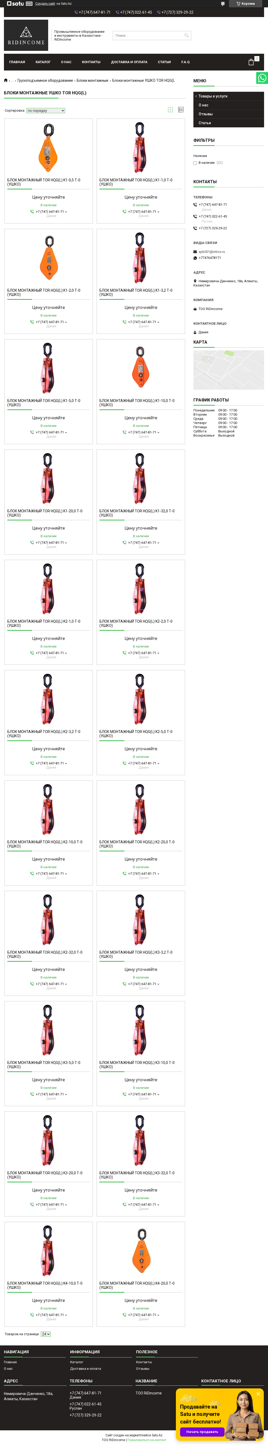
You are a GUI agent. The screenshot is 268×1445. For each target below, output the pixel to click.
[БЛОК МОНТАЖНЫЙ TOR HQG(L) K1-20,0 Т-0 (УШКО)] (48, 478)
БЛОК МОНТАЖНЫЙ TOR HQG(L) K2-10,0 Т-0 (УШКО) (44, 844)
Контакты (91, 62)
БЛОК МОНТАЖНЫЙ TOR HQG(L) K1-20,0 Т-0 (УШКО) (44, 513)
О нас (66, 62)
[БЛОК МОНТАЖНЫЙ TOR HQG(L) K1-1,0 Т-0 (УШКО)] (140, 147)
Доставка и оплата (129, 62)
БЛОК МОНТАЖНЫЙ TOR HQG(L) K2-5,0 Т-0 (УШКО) (135, 734)
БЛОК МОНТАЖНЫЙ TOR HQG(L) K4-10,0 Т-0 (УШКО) (44, 1285)
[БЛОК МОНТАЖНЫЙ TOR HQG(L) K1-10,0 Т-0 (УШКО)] (140, 368)
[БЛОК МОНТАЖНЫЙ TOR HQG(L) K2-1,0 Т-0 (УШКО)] (48, 589)
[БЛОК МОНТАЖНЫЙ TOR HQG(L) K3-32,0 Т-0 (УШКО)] (140, 1140)
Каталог (43, 62)
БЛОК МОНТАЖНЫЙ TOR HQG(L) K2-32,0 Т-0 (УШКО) (44, 954)
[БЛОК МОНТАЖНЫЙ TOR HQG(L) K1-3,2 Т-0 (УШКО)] (140, 258)
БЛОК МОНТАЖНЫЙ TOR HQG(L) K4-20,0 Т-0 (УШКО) (137, 1285)
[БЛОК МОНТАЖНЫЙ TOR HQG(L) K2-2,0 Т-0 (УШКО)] (140, 589)
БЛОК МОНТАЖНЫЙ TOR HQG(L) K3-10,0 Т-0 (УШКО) (137, 1065)
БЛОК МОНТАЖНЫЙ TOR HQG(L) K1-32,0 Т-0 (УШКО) (137, 513)
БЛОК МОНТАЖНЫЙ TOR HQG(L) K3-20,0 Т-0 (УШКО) (44, 1175)
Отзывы (206, 114)
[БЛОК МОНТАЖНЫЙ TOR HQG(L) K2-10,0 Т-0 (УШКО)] (48, 809)
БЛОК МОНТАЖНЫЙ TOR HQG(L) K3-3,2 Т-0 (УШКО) (135, 954)
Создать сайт (45, 4)
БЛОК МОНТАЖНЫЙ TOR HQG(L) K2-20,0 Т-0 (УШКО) (137, 844)
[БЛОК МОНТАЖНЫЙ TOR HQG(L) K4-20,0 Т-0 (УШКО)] (140, 1251)
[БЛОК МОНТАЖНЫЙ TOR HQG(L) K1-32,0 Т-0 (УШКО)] (140, 478)
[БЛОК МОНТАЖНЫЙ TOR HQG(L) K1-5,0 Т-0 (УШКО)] (48, 368)
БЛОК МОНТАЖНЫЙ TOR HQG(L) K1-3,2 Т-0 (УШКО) (135, 292)
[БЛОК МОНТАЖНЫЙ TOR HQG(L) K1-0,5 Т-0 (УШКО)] (48, 147)
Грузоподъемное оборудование (45, 80)
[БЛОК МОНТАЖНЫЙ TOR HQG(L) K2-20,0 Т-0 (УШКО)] (140, 809)
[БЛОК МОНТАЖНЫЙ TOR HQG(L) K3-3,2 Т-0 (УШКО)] (140, 920)
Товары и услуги (213, 96)
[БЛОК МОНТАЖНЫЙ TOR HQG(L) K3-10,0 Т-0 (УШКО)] (140, 1030)
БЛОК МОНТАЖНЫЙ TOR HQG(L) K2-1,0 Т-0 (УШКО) (43, 623)
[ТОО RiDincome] (26, 35)
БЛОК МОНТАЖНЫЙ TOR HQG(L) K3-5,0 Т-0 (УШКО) (43, 1065)
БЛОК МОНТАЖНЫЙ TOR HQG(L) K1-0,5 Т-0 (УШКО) (43, 182)
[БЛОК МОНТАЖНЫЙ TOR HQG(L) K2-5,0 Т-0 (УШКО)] (140, 699)
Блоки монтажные (92, 80)
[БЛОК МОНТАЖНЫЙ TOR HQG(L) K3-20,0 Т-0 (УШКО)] (48, 1140)
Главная (17, 62)
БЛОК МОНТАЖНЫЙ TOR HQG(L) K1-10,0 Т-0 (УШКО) (137, 403)
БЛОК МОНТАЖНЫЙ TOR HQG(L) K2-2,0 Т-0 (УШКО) (135, 623)
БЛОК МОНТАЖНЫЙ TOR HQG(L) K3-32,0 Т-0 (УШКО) (137, 1175)
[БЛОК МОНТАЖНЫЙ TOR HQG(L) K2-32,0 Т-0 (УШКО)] (48, 920)
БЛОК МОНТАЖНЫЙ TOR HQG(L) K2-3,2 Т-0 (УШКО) (43, 734)
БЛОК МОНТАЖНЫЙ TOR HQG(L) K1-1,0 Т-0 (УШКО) (135, 182)
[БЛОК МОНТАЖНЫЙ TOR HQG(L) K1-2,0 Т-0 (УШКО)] (48, 258)
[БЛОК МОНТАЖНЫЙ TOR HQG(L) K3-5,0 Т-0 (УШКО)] (48, 1030)
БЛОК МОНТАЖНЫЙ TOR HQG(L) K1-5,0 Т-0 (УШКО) (43, 403)
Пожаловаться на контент (146, 1440)
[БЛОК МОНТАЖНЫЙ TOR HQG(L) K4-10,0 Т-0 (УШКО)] (48, 1251)
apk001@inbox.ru (212, 252)
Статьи (164, 62)
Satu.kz (157, 1435)
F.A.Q (185, 62)
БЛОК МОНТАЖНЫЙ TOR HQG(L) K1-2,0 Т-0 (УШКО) (43, 292)
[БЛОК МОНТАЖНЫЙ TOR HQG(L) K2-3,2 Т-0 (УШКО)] (48, 699)
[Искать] (186, 35)
